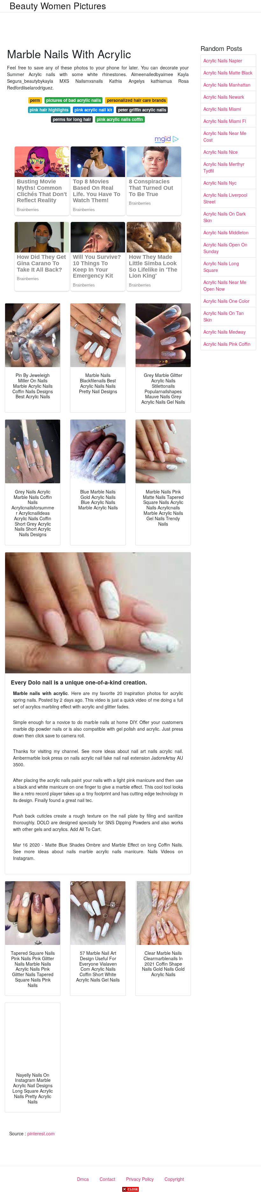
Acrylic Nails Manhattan (226, 85)
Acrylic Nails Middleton (226, 232)
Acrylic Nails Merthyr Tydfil (223, 167)
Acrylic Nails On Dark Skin (224, 216)
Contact (107, 1179)
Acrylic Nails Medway (224, 332)
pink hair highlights (49, 110)
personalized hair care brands (136, 100)
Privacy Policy (140, 1179)
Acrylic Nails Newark (223, 97)
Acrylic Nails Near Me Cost (224, 136)
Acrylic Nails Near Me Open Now (224, 285)
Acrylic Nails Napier (222, 60)
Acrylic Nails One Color (226, 301)
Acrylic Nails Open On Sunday (225, 247)
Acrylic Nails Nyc (219, 183)
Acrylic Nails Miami (222, 109)
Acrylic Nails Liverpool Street (225, 198)
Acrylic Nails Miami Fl (224, 121)
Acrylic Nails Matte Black (227, 72)
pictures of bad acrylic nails (73, 100)
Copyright (174, 1179)
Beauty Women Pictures (58, 5)
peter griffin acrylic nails (142, 110)
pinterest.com (41, 1133)
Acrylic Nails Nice (220, 152)
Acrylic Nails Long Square (221, 266)
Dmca (83, 1179)
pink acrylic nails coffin (120, 119)
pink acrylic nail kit (93, 110)
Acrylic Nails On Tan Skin (223, 316)
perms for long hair (72, 119)
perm (35, 100)
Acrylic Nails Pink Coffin (226, 344)
